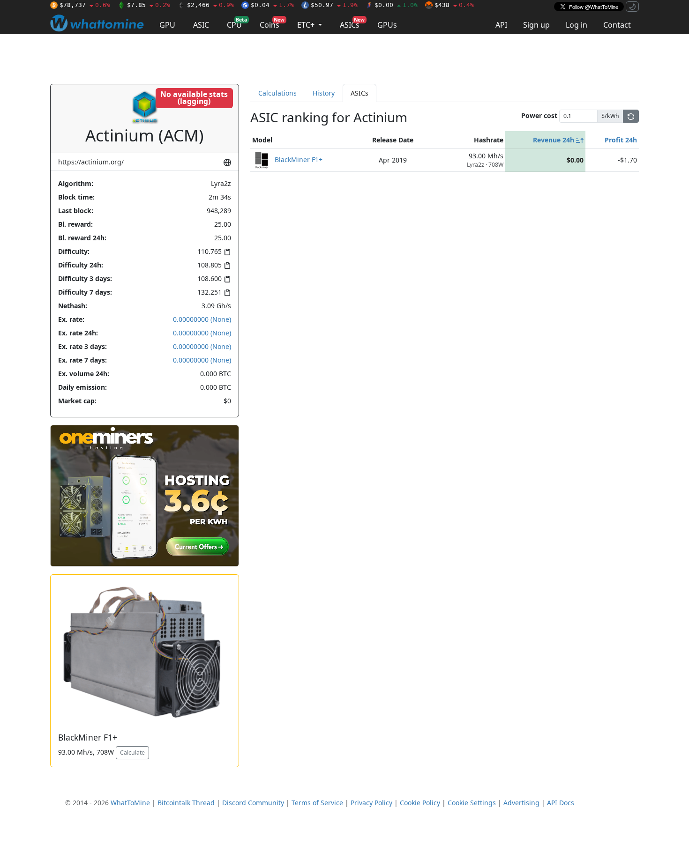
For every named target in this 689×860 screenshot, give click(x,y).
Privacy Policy (371, 802)
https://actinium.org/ (91, 161)
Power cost (539, 115)
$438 (454, 4)
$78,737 (85, 4)
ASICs (352, 23)
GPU (167, 25)
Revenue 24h (554, 139)
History (324, 93)
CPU (237, 23)
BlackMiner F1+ (298, 159)
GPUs (387, 25)
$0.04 (272, 4)
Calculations (277, 93)
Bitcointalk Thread (186, 802)
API (501, 25)
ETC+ (306, 25)
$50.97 (334, 4)
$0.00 (396, 4)
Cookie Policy (420, 802)
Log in (576, 25)
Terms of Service (317, 802)
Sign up (536, 25)
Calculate (132, 752)
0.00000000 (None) (202, 319)
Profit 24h (621, 139)
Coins (272, 23)
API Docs (560, 802)
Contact (617, 25)
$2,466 (210, 4)
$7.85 (148, 4)
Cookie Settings (472, 802)
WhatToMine (130, 802)
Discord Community (253, 802)
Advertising (521, 802)
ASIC (201, 25)
